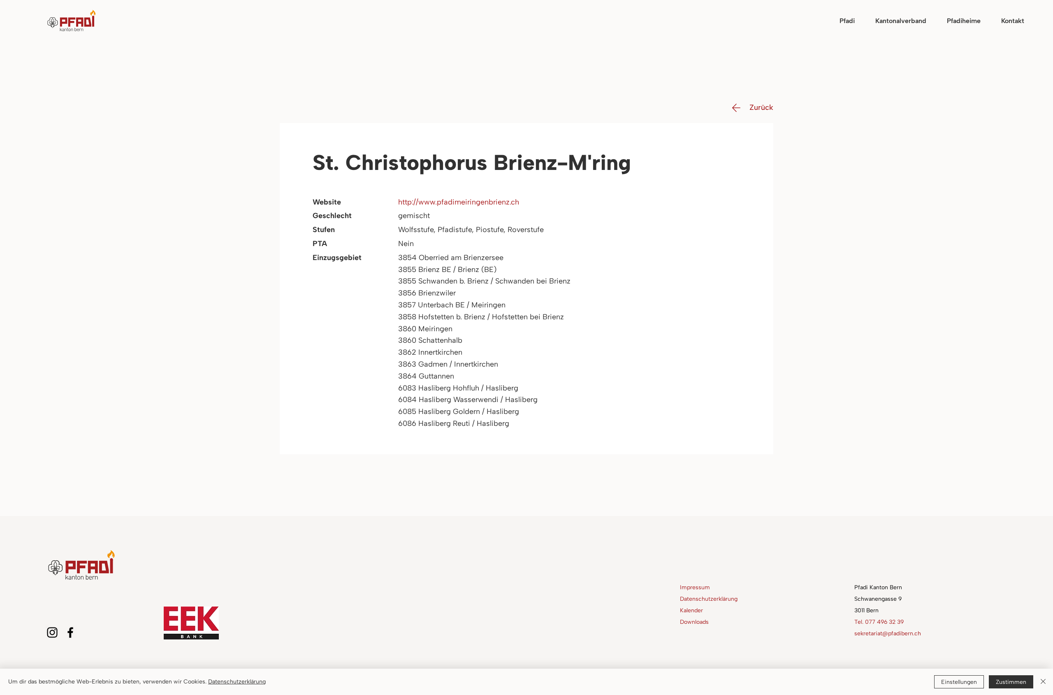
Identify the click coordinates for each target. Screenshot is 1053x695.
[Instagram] (52, 632)
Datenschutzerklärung (709, 598)
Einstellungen (959, 682)
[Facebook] (70, 632)
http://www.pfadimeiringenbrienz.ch (458, 202)
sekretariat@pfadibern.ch (887, 633)
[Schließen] (1043, 681)
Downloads (694, 621)
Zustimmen (1011, 682)
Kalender (691, 610)
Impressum (695, 587)
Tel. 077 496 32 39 (879, 621)
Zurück (761, 107)
